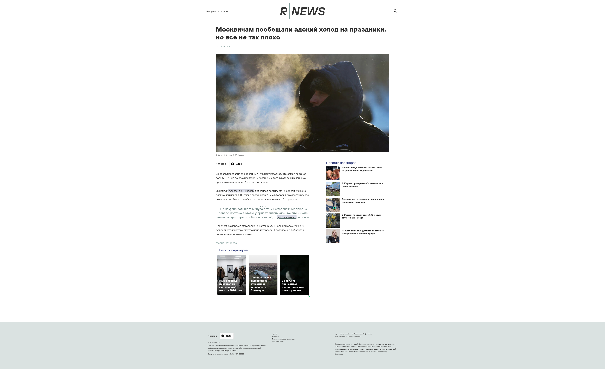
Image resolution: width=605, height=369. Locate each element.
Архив (274, 334)
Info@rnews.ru (367, 334)
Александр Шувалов (241, 190)
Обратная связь (278, 341)
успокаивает (286, 217)
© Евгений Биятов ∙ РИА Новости (230, 155)
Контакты (275, 336)
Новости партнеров (341, 163)
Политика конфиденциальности (283, 339)
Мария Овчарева (226, 243)
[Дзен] (236, 164)
